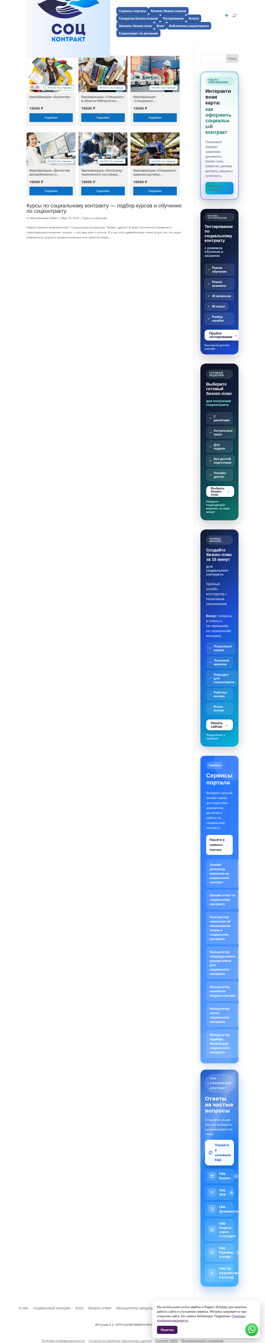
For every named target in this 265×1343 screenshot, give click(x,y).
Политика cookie (166, 1341)
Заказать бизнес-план (135, 26)
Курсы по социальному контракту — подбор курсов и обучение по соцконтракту (104, 208)
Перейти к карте (216, 188)
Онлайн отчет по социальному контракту (222, 899)
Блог (160, 26)
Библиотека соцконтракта (189, 26)
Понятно (167, 1330)
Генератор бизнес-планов (138, 18)
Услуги (194, 18)
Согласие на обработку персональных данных (120, 1341)
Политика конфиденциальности (63, 1341)
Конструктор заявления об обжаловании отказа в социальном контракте (220, 928)
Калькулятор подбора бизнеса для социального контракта (220, 1043)
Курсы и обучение (95, 218)
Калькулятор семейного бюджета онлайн (222, 991)
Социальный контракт (52, 1307)
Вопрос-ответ (100, 1307)
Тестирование (173, 18)
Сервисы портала (132, 11)
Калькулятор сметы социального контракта (220, 1015)
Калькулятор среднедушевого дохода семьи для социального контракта (222, 962)
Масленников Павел (44, 218)
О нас (24, 1307)
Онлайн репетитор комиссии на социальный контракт (219, 873)
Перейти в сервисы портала (217, 844)
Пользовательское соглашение (202, 1341)
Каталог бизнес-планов (168, 11)
